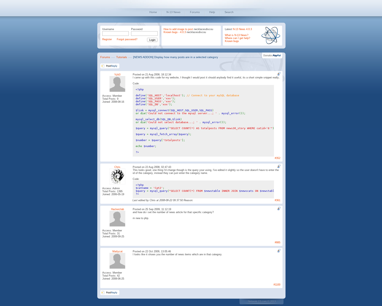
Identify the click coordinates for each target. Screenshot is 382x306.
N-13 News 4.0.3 (242, 29)
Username (108, 29)
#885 (277, 242)
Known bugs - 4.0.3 (175, 32)
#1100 (277, 284)
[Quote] (278, 73)
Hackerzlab (117, 209)
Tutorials (121, 57)
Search (229, 12)
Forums (195, 12)
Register (107, 39)
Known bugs (232, 41)
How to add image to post (178, 29)
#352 (277, 158)
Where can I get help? (237, 38)
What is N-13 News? (236, 35)
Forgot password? (127, 39)
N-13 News (173, 12)
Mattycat (117, 251)
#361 (277, 200)
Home (153, 12)
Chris (117, 167)
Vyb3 (117, 74)
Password (136, 29)
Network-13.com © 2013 (262, 301)
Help (212, 12)
